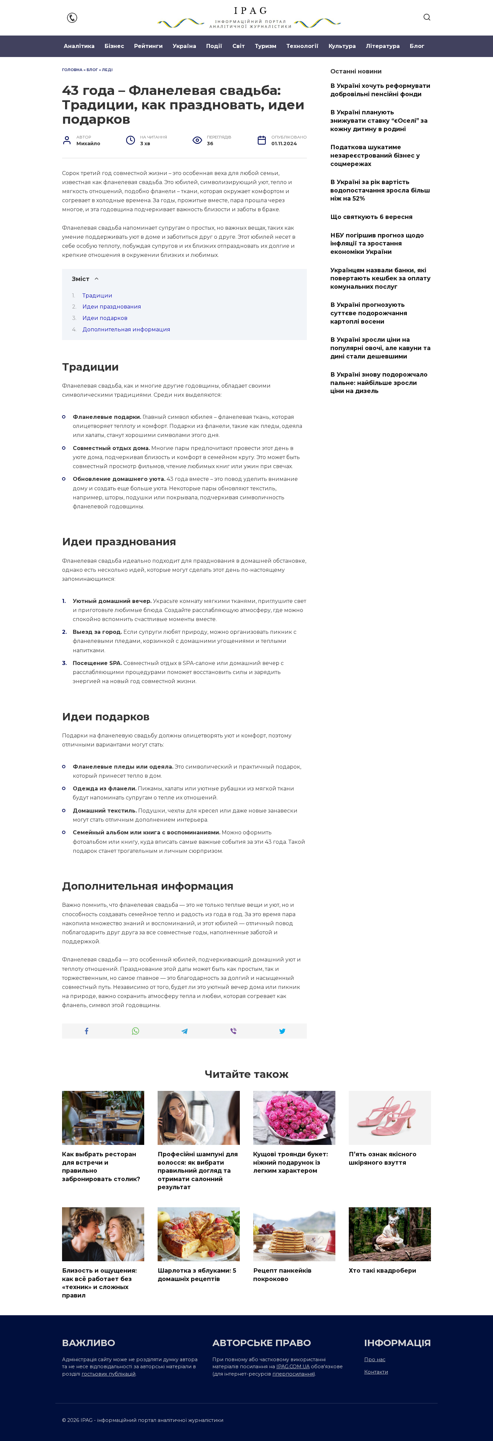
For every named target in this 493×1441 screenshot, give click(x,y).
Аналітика (79, 46)
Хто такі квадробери (382, 1270)
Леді (107, 69)
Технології (302, 46)
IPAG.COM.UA (293, 1367)
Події (214, 46)
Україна (184, 46)
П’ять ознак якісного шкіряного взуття (383, 1158)
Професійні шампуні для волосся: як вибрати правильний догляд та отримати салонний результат (198, 1171)
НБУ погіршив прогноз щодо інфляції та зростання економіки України (377, 243)
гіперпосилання (293, 1374)
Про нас (374, 1359)
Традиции (97, 295)
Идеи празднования (112, 306)
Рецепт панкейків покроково (282, 1274)
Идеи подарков (105, 318)
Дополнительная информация (126, 329)
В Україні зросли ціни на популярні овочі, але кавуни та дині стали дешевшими (380, 347)
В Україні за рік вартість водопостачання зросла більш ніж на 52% (380, 190)
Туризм (265, 46)
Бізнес (114, 46)
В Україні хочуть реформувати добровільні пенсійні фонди (380, 90)
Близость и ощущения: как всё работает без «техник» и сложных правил (99, 1283)
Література (383, 46)
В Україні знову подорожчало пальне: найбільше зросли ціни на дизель (379, 382)
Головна (72, 69)
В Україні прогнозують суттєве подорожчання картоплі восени (368, 313)
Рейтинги (148, 46)
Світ (238, 46)
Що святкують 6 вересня (371, 216)
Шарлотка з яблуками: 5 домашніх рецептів (197, 1274)
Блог (417, 46)
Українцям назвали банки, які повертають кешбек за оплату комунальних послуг (380, 278)
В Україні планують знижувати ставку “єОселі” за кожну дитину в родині (379, 120)
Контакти (376, 1372)
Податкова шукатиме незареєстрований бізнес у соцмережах (375, 155)
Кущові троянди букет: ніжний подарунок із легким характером (290, 1162)
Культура (342, 46)
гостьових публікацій (108, 1374)
